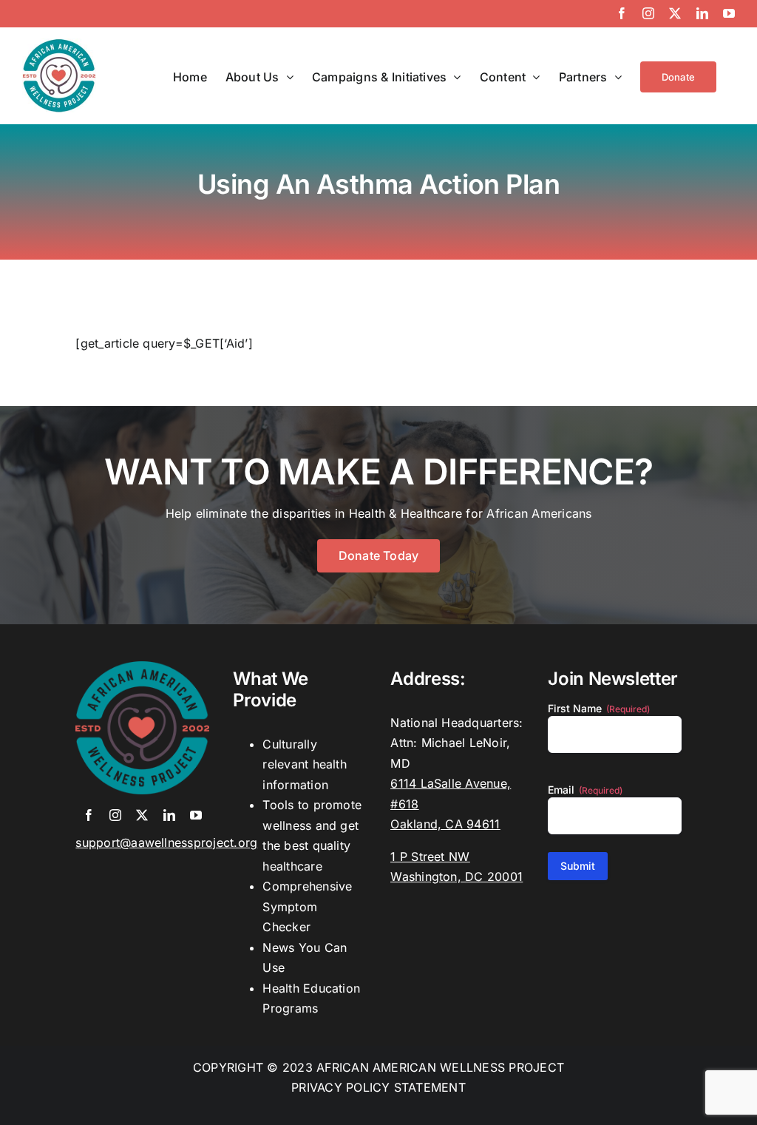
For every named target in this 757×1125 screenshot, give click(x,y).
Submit (577, 865)
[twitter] (142, 815)
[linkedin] (169, 815)
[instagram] (115, 815)
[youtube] (196, 815)
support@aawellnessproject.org (166, 842)
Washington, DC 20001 (456, 876)
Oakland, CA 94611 (445, 824)
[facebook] (89, 815)
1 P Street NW (429, 856)
